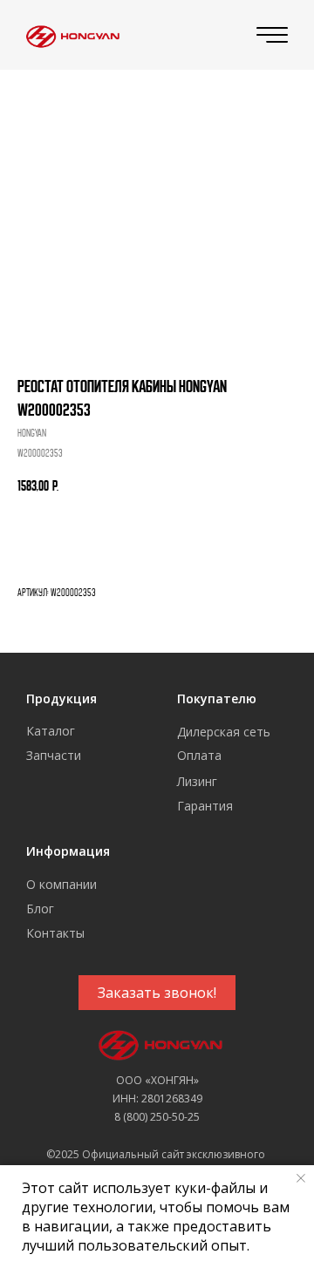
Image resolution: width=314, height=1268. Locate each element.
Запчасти (53, 755)
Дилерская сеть (223, 731)
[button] (157, 992)
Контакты (55, 933)
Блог (40, 908)
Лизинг (197, 781)
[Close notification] (301, 1178)
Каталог (50, 730)
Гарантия (205, 805)
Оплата (199, 755)
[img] (70, 35)
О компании (61, 884)
